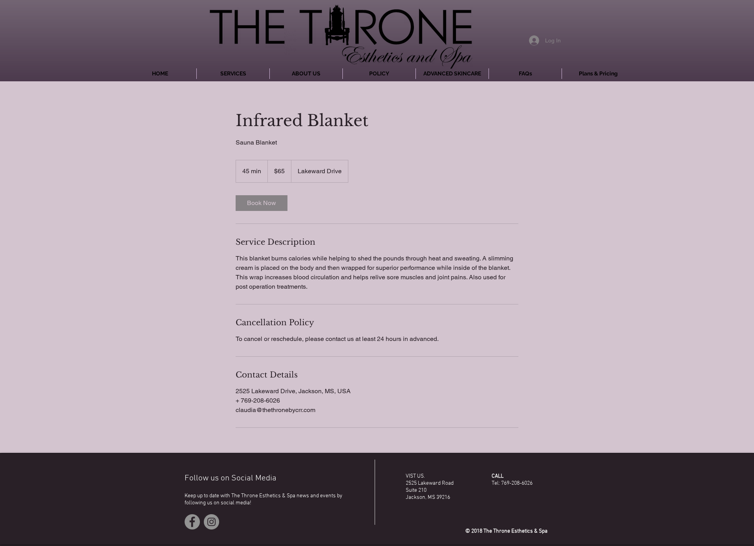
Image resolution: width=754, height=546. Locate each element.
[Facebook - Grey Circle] (192, 522)
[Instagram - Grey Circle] (211, 522)
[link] (261, 203)
